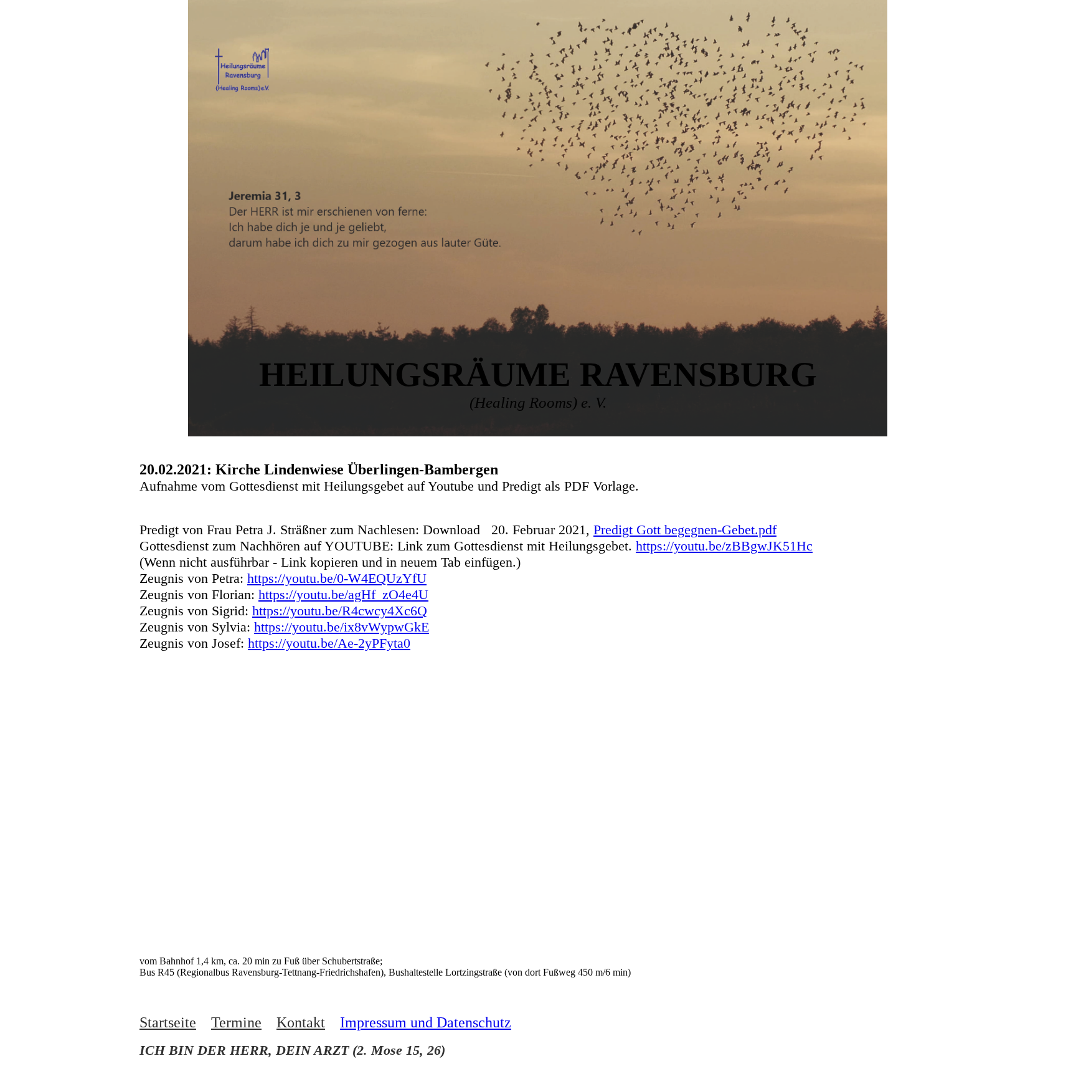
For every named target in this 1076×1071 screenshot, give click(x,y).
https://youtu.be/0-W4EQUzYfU (337, 578)
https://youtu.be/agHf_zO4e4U (343, 594)
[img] (242, 68)
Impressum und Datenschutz (425, 1022)
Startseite (167, 1022)
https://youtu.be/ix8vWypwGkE (341, 627)
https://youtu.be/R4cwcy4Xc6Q (339, 610)
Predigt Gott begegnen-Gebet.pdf (684, 529)
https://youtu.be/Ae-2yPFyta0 (329, 643)
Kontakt (300, 1022)
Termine (236, 1022)
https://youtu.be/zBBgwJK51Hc (724, 546)
